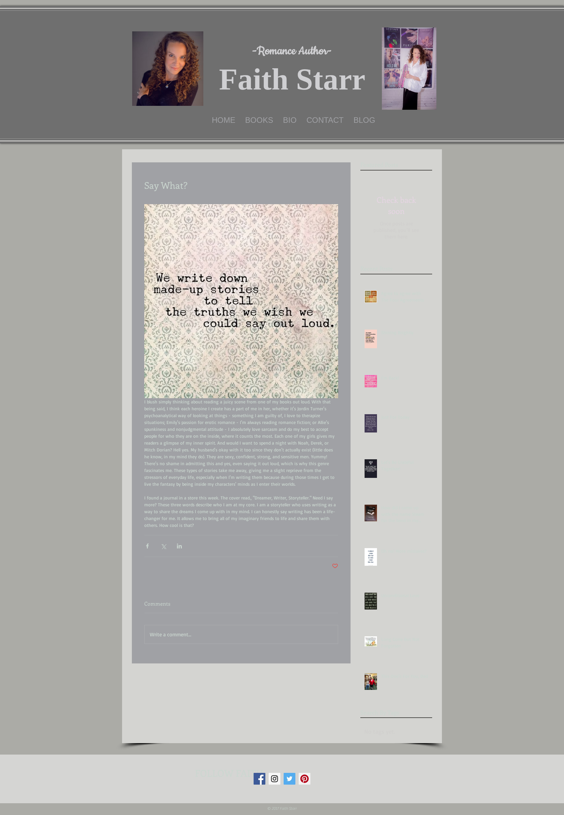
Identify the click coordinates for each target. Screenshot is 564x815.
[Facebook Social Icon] (259, 779)
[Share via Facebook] (147, 546)
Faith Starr (292, 79)
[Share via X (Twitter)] (163, 546)
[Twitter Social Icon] (289, 779)
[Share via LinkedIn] (179, 546)
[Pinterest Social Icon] (304, 779)
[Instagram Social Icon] (274, 779)
